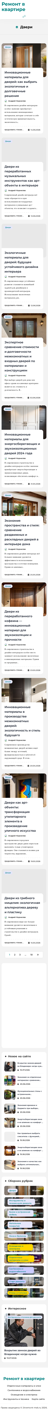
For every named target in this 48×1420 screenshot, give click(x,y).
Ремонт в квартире (13, 6)
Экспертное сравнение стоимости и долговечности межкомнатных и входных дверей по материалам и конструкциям (22, 356)
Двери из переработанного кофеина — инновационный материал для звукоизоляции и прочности (18, 625)
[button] (6, 1332)
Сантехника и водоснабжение (24, 1390)
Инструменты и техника (16, 1399)
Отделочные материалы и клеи (22, 1317)
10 (31, 954)
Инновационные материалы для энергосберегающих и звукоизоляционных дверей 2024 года (22, 444)
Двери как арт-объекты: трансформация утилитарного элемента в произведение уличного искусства (20, 816)
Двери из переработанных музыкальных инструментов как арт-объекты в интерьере (22, 176)
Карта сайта (38, 1399)
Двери (8, 47)
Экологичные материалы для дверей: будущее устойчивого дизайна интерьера (21, 262)
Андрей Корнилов (17, 101)
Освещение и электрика (24, 1394)
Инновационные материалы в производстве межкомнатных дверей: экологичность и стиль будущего (22, 721)
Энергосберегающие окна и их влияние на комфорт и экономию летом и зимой (30, 1150)
